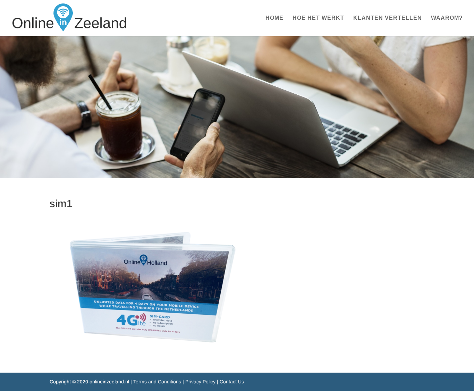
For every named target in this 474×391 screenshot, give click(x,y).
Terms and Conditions (157, 381)
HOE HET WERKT (318, 18)
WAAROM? (447, 18)
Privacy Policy (200, 381)
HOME (274, 18)
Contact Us (232, 381)
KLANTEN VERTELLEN (387, 18)
